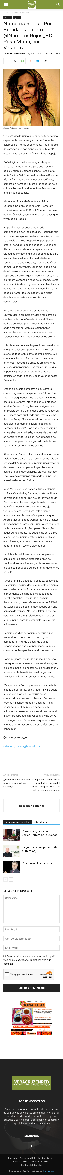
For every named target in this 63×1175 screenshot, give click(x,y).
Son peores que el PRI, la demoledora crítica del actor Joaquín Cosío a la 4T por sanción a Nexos (46, 785)
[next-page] (11, 879)
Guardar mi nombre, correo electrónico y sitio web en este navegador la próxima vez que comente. (29, 960)
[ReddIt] (30, 61)
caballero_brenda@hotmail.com (22, 746)
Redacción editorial (16, 53)
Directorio (12, 1158)
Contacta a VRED (20, 1161)
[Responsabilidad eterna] (11, 867)
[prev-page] (5, 879)
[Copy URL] (45, 61)
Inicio (5, 12)
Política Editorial (45, 1158)
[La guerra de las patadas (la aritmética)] (11, 851)
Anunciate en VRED (40, 1161)
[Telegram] (37, 61)
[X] (14, 61)
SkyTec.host (48, 1170)
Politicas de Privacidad (31, 1165)
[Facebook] (6, 61)
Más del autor (41, 822)
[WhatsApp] (22, 61)
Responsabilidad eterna (37, 863)
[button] (5, 4)
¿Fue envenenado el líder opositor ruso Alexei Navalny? (17, 783)
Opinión (25, 12)
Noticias (15, 12)
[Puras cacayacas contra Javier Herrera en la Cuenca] (11, 835)
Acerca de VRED (27, 1158)
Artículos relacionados (17, 822)
